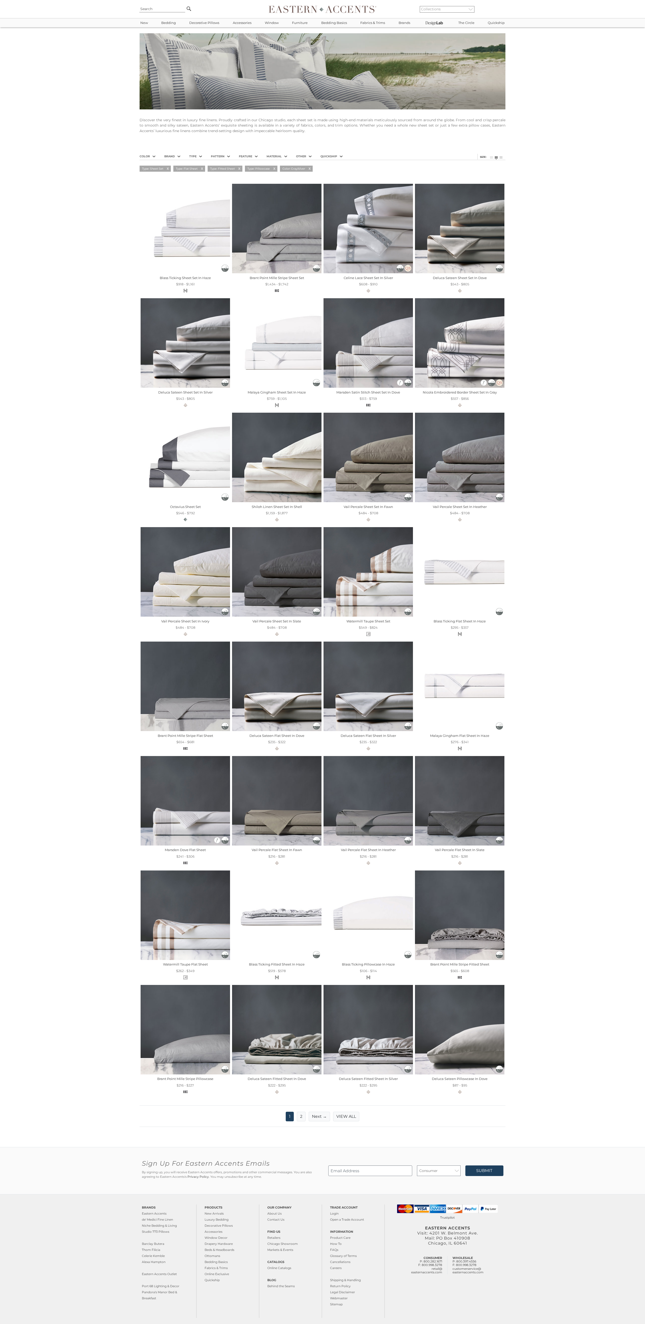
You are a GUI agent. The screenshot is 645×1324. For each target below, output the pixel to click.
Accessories (242, 23)
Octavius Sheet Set (185, 507)
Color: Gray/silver (293, 168)
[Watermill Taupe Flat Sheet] (185, 959)
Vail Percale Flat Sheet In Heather (368, 850)
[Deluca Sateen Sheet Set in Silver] (185, 386)
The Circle (466, 23)
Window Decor (216, 1238)
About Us (274, 1213)
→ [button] (319, 1116)
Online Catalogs (279, 1268)
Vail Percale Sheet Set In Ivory (185, 621)
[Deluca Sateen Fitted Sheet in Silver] (368, 1073)
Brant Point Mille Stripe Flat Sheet (185, 736)
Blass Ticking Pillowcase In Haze (368, 964)
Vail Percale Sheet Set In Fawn (368, 507)
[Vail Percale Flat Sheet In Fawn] (276, 844)
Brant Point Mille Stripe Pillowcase (185, 1079)
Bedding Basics (334, 23)
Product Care (340, 1238)
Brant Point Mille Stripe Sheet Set (277, 278)
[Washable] (225, 270)
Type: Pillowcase (258, 168)
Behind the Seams (281, 1286)
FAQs (334, 1250)
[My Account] (500, 9)
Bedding (168, 23)
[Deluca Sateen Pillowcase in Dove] (459, 1073)
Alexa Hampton (154, 1262)
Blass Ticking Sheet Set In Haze (185, 278)
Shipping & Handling (345, 1280)
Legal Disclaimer (342, 1292)
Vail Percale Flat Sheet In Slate (460, 850)
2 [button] (301, 1116)
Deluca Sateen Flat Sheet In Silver (368, 736)
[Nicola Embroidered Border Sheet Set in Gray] (459, 386)
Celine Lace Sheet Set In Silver (368, 278)
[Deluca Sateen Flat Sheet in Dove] (276, 730)
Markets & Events (280, 1250)
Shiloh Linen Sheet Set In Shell (277, 507)
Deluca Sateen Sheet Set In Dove (460, 278)
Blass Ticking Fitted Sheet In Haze (277, 964)
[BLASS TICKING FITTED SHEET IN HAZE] (276, 959)
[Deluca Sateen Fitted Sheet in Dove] (276, 1073)
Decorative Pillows (204, 23)
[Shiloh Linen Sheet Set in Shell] (276, 501)
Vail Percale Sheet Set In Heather (460, 507)
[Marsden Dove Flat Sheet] (185, 844)
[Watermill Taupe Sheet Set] (368, 615)
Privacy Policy (198, 1177)
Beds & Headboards (219, 1250)
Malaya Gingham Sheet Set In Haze (277, 392)
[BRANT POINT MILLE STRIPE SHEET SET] (276, 272)
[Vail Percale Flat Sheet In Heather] (368, 844)
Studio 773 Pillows (155, 1231)
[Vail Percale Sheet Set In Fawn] (368, 501)
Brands (404, 23)
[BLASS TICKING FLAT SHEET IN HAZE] (459, 615)
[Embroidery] (400, 385)
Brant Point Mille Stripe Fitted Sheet (459, 964)
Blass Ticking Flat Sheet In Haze (460, 621)
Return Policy (340, 1286)
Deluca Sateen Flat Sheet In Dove (276, 736)
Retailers (273, 1238)
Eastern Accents (154, 1213)
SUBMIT (484, 1170)
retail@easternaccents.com (426, 1270)
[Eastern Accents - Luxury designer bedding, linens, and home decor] (322, 9)
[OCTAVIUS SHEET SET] (185, 501)
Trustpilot (447, 1217)
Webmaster (339, 1298)
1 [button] (290, 1116)
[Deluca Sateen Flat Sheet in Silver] (368, 730)
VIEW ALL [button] (346, 1116)
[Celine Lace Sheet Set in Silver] (368, 272)
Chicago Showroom (282, 1244)
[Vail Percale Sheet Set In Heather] (459, 501)
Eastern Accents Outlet (159, 1274)
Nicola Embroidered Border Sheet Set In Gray (460, 392)
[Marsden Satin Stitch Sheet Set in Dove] (368, 386)
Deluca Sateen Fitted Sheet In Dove (277, 1079)
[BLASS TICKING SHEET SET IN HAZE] (185, 272)
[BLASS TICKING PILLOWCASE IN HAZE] (368, 959)
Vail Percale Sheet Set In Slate (276, 621)
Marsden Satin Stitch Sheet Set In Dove (368, 392)
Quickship (496, 23)
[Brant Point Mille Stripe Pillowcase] (185, 1073)
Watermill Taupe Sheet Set (368, 621)
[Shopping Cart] (504, 9)
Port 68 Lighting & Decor (160, 1286)
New (144, 23)
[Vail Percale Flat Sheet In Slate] (459, 844)
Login (334, 1213)
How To (336, 1244)
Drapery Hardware (219, 1244)
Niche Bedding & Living (159, 1225)
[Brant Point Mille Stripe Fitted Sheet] (459, 959)
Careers (336, 1268)
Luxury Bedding (217, 1219)
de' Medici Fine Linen (157, 1219)
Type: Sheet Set (152, 168)
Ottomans (212, 1256)
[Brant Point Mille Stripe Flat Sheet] (185, 730)
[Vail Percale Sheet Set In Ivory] (185, 615)
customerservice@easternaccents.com (468, 1270)
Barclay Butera (153, 1244)
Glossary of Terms (343, 1256)
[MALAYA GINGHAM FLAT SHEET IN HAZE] (459, 730)
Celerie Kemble (153, 1256)
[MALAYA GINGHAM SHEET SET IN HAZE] (276, 386)
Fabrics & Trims (372, 23)
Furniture (300, 23)
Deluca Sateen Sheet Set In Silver (185, 392)
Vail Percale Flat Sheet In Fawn (277, 850)
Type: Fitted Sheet (222, 168)
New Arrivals (214, 1213)
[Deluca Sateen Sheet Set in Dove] (459, 272)
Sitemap (336, 1304)
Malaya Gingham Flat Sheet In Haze (459, 736)
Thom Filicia (151, 1250)
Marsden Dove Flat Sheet (185, 850)
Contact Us (275, 1219)
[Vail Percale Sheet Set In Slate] (276, 615)
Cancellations (340, 1262)
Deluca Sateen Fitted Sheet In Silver (368, 1079)
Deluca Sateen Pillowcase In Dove (460, 1079)
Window (272, 23)
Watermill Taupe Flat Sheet (185, 964)
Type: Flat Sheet (187, 168)
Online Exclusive (217, 1274)
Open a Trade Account (347, 1219)
